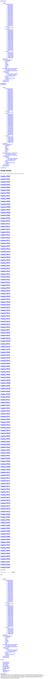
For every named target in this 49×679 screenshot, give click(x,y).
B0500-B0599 (10, 35)
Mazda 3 (4, 669)
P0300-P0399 (10, 8)
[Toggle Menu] (0, 577)
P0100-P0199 (10, 6)
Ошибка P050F (5, 218)
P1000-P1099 (10, 15)
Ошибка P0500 (5, 176)
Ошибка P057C (5, 506)
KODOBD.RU (3, 0)
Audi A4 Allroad (6, 662)
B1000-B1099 (10, 40)
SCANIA (7, 65)
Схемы (6, 76)
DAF (6, 61)
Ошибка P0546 (5, 369)
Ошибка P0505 (5, 190)
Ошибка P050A (5, 204)
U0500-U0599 (10, 57)
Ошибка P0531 (5, 313)
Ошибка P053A (5, 338)
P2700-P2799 (10, 24)
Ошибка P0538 (5, 332)
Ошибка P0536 (5, 327)
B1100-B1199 (10, 41)
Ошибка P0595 (5, 556)
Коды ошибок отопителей (10, 69)
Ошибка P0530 (5, 310)
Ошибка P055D (5, 433)
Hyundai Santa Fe (6, 667)
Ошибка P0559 (5, 422)
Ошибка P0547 (5, 371)
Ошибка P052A (5, 293)
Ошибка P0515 (5, 235)
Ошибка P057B (5, 503)
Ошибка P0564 (5, 447)
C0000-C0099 (10, 27)
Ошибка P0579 (5, 497)
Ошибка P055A (5, 425)
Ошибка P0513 (5, 229)
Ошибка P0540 (5, 352)
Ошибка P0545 (5, 366)
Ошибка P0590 (5, 542)
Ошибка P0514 (5, 232)
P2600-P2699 (10, 23)
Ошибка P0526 (5, 282)
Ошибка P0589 (5, 539)
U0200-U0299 (10, 54)
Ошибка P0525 (5, 279)
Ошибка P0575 (5, 486)
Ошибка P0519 (5, 246)
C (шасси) (7, 26)
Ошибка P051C (5, 254)
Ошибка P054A (5, 380)
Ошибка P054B (5, 383)
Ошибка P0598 (5, 564)
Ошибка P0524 (5, 276)
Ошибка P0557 (5, 416)
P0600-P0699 (10, 11)
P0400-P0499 (10, 9)
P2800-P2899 (10, 25)
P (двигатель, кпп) (9, 4)
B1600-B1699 (10, 46)
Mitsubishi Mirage (6, 670)
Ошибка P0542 (5, 358)
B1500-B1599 (10, 45)
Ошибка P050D (5, 212)
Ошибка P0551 (5, 399)
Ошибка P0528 (5, 288)
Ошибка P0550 (5, 397)
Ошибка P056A (5, 464)
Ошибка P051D (5, 257)
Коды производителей (7, 59)
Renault (6, 64)
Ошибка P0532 (5, 316)
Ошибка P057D (5, 508)
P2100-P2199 (10, 18)
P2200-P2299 (10, 19)
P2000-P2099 (10, 16)
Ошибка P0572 (5, 478)
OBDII (4, 3)
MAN (6, 63)
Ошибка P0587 (5, 534)
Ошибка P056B (5, 466)
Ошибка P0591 (5, 545)
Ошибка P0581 (5, 517)
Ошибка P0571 (5, 475)
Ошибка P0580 (5, 514)
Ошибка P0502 (5, 181)
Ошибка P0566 (5, 453)
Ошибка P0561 (5, 439)
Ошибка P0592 (5, 547)
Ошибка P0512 (5, 226)
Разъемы (7, 72)
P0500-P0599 (10, 10)
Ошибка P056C (5, 469)
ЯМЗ (6, 67)
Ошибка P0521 (5, 268)
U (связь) (7, 51)
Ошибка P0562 (5, 441)
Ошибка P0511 (5, 223)
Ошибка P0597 (5, 561)
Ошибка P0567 (5, 455)
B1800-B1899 (10, 49)
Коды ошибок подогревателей (11, 70)
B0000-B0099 (10, 29)
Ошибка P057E (5, 511)
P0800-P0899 (10, 13)
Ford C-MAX (5, 664)
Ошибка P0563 (5, 444)
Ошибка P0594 (5, 553)
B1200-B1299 (10, 42)
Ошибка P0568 (5, 458)
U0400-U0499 (10, 56)
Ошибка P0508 (5, 198)
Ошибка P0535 (5, 324)
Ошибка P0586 (5, 531)
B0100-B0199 (10, 30)
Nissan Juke (5, 671)
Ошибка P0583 (5, 522)
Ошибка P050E (5, 215)
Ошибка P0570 (5, 472)
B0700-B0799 (10, 37)
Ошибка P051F (5, 262)
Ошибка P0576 (5, 489)
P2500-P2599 (10, 22)
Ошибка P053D (5, 346)
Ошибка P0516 (5, 237)
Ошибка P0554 (5, 408)
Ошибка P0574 (5, 483)
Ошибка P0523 (5, 274)
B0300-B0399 (10, 33)
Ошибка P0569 (5, 461)
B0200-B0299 (10, 31)
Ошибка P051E (5, 260)
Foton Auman (5, 665)
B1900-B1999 (10, 50)
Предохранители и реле (10, 75)
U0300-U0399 (10, 55)
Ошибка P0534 (5, 321)
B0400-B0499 (10, 34)
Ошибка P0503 (5, 184)
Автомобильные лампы (10, 78)
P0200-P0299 (10, 7)
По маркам (5, 58)
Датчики (7, 79)
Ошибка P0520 (5, 265)
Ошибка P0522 (5, 271)
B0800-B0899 (10, 38)
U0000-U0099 (10, 52)
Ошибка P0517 (5, 240)
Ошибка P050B (5, 207)
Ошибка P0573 (5, 480)
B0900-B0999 (10, 39)
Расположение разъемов (13, 73)
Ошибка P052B (5, 296)
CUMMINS (7, 60)
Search (13, 572)
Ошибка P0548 (5, 374)
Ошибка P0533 (5, 318)
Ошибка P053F (5, 349)
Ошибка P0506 (5, 193)
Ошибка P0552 (5, 402)
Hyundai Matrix (6, 666)
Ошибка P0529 (5, 290)
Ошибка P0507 (5, 195)
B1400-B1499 (10, 44)
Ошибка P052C (5, 299)
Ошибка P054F (5, 394)
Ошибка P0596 (5, 559)
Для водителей (6, 80)
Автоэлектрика (6, 71)
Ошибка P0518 (5, 243)
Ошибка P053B (5, 341)
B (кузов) (7, 28)
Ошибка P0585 (5, 528)
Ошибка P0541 (5, 355)
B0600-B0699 (10, 36)
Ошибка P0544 (5, 363)
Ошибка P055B (5, 427)
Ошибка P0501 (5, 179)
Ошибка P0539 (5, 335)
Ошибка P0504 (5, 187)
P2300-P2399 (10, 20)
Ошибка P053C (5, 344)
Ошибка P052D (5, 302)
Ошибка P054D (5, 388)
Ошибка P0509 (5, 201)
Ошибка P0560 (5, 436)
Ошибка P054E (5, 391)
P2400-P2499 (10, 21)
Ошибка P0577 (5, 492)
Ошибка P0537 (5, 330)
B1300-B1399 (10, 43)
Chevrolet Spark (6, 663)
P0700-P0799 (10, 12)
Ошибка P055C (5, 430)
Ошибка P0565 (5, 450)
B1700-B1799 (10, 48)
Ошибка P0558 (5, 419)
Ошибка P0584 (5, 525)
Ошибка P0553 (5, 405)
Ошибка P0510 (5, 221)
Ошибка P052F (5, 307)
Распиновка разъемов (12, 74)
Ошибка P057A (5, 500)
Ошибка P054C (5, 385)
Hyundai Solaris (6, 668)
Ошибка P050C (5, 209)
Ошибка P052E (5, 304)
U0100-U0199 (10, 53)
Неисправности (6, 81)
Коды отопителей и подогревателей (10, 68)
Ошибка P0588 (5, 536)
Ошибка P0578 (5, 494)
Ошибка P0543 (5, 360)
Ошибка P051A (5, 249)
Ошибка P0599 (5, 567)
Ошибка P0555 (5, 411)
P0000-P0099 (10, 5)
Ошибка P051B (5, 251)
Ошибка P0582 (5, 520)
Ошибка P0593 (5, 550)
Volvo (6, 66)
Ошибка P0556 (5, 413)
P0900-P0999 (10, 14)
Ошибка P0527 (5, 285)
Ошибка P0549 (5, 377)
